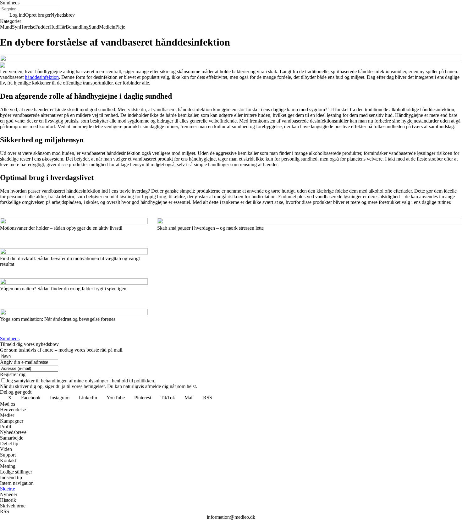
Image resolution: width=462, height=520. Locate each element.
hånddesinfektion (42, 77)
